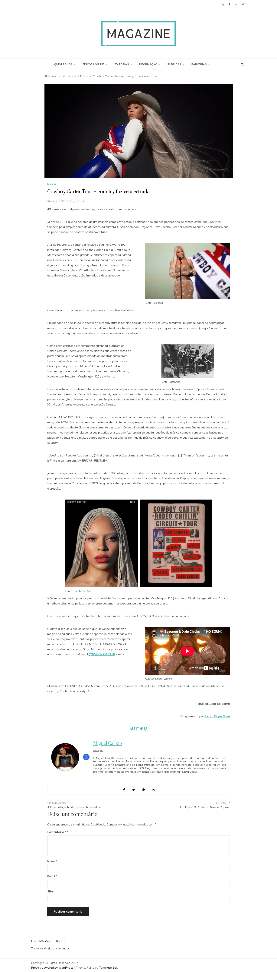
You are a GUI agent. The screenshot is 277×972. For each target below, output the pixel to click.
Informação (148, 64)
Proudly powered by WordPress (52, 967)
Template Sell (108, 967)
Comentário (56, 832)
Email (52, 876)
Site (50, 891)
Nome (52, 861)
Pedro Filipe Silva (217, 716)
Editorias (122, 64)
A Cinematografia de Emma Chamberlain (74, 807)
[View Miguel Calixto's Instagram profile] (86, 757)
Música (51, 184)
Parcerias (199, 64)
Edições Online (93, 64)
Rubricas (174, 64)
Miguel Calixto (78, 201)
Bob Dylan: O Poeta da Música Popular (204, 807)
